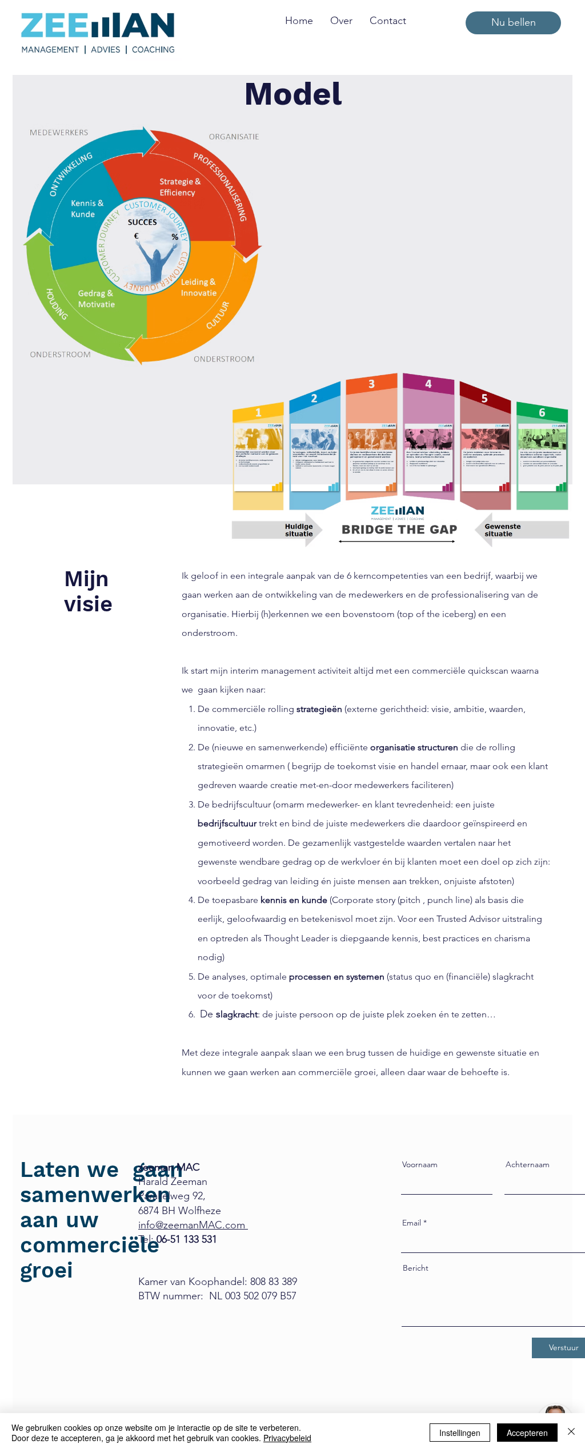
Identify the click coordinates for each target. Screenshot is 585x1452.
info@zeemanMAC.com (193, 1225)
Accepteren (527, 1432)
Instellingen (459, 1432)
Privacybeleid (287, 1437)
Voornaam (420, 1164)
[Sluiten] (571, 1432)
